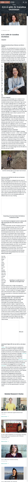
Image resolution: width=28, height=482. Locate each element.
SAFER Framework (23, 359)
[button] (23, 2)
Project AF (3, 347)
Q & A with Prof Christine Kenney (9, 459)
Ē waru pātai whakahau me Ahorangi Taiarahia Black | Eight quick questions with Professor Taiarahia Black (13, 436)
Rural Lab (24, 353)
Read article (4, 416)
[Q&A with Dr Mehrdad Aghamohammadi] (14, 404)
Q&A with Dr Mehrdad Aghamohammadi (12, 412)
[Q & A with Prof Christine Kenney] (14, 451)
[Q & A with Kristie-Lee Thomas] (14, 473)
